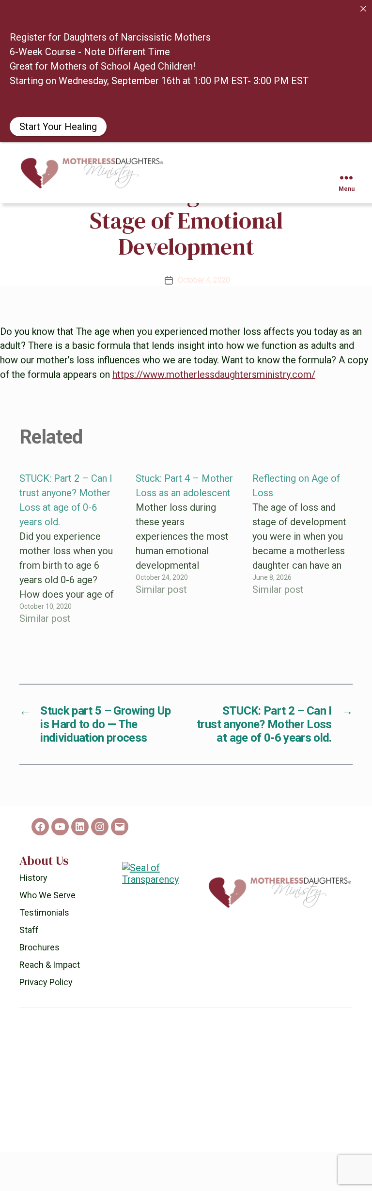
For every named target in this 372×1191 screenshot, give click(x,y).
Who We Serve (47, 934)
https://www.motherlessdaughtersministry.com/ (213, 413)
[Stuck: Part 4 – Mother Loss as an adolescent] (186, 587)
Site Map (172, 1182)
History (33, 916)
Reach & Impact (49, 1003)
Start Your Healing (58, 126)
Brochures (39, 986)
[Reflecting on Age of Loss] (302, 587)
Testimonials (44, 951)
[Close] (363, 8)
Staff (29, 968)
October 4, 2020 (204, 318)
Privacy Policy (46, 1021)
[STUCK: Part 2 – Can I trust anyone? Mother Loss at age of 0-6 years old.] (69, 587)
